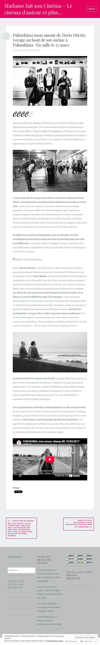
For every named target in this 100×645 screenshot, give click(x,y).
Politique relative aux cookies (54, 641)
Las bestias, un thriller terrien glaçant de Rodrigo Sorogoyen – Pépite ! (48, 607)
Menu (92, 9)
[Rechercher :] (21, 570)
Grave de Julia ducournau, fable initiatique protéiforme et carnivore (79, 523)
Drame (36, 50)
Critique (26, 50)
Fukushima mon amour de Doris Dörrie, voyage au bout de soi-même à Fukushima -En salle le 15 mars (49, 40)
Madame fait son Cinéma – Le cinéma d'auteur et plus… (38, 9)
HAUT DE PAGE (14, 557)
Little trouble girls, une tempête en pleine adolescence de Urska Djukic (49, 620)
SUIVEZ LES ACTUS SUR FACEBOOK (16, 584)
